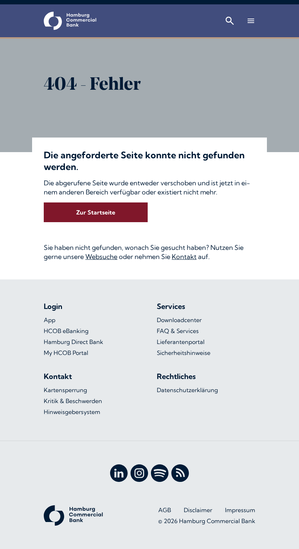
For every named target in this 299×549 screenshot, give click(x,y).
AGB (164, 510)
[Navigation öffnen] (250, 20)
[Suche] (230, 21)
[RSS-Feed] (180, 473)
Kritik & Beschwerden (73, 401)
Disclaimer (198, 510)
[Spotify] (159, 473)
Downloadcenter (179, 320)
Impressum (240, 510)
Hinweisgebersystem (72, 411)
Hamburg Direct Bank (73, 341)
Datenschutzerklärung (187, 390)
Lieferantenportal (181, 341)
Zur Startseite (95, 212)
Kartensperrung (65, 390)
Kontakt (184, 256)
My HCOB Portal (66, 352)
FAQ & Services (178, 331)
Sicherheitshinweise (183, 352)
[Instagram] (139, 473)
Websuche (101, 256)
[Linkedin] (119, 473)
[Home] (70, 21)
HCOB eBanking (66, 331)
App (49, 320)
